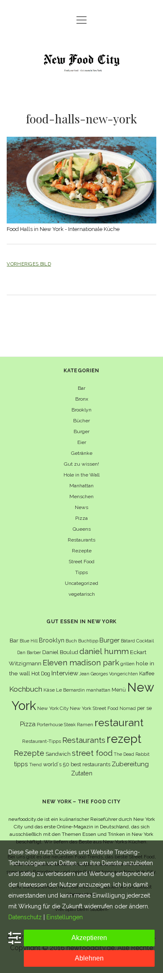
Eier (81, 442)
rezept (124, 738)
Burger (81, 431)
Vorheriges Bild (29, 264)
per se (144, 708)
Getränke (81, 453)
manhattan (98, 690)
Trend (35, 764)
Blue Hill (29, 640)
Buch (71, 641)
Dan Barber (29, 652)
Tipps (81, 572)
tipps (21, 763)
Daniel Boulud (60, 652)
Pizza (81, 518)
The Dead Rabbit (132, 754)
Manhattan (81, 486)
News (81, 507)
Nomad (128, 708)
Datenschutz (25, 917)
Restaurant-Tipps (41, 741)
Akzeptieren (89, 937)
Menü (119, 690)
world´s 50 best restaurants (76, 764)
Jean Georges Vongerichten (108, 673)
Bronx (81, 399)
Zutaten (81, 773)
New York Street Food (94, 708)
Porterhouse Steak (56, 724)
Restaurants (81, 540)
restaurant (118, 723)
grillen (127, 664)
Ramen (85, 724)
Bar (81, 388)
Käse (49, 690)
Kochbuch (25, 689)
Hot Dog (40, 673)
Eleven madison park (81, 662)
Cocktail (145, 641)
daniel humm (104, 651)
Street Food (81, 561)
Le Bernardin (70, 690)
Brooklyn (81, 410)
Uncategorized (81, 583)
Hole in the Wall (81, 475)
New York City (53, 708)
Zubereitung (130, 764)
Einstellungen (64, 917)
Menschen (81, 496)
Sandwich (58, 754)
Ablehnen (89, 958)
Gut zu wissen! (81, 464)
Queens (82, 529)
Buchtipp (88, 641)
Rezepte (82, 551)
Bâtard (128, 640)
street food (92, 753)
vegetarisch (82, 594)
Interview (64, 673)
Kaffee (146, 673)
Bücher (81, 421)
